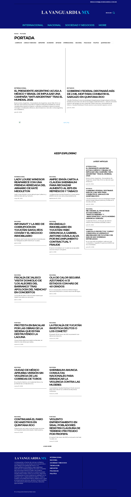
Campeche (18, 42)
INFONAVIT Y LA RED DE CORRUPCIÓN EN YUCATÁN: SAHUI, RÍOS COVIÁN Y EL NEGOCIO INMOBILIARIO (29, 229)
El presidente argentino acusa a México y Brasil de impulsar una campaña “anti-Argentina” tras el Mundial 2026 (38, 95)
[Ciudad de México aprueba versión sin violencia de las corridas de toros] (30, 357)
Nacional (78, 42)
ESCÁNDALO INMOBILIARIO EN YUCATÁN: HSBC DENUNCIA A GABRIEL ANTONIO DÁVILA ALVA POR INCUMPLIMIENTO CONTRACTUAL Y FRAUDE (64, 234)
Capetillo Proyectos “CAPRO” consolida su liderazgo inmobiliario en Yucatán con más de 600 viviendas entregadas (100, 235)
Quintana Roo (105, 42)
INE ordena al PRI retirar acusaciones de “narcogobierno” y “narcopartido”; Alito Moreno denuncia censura (100, 214)
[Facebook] (15, 2)
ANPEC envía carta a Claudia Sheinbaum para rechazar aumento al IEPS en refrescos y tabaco (63, 185)
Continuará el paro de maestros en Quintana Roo (28, 422)
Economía (50, 42)
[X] (23, 2)
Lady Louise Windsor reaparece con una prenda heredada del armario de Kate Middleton (30, 185)
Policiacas (87, 42)
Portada (17, 322)
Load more (47, 446)
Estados (58, 42)
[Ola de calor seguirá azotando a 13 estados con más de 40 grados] (65, 264)
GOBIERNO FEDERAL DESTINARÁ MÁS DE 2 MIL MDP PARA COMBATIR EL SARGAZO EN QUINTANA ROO (90, 93)
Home (16, 33)
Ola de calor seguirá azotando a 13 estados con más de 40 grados (64, 282)
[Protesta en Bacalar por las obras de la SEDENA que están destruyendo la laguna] (30, 312)
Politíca (96, 42)
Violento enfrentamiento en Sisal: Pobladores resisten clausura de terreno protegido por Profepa (64, 427)
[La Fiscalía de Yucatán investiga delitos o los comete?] (65, 312)
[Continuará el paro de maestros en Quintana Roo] (30, 406)
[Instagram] (17, 2)
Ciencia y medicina (30, 42)
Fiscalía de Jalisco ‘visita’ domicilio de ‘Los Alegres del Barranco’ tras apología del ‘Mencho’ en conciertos (30, 285)
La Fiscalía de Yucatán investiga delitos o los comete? (65, 328)
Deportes (41, 42)
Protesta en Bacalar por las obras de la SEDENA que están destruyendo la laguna (29, 331)
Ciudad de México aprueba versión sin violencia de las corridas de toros (28, 374)
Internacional (68, 42)
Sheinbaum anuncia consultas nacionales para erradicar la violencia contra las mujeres (64, 377)
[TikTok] (20, 2)
